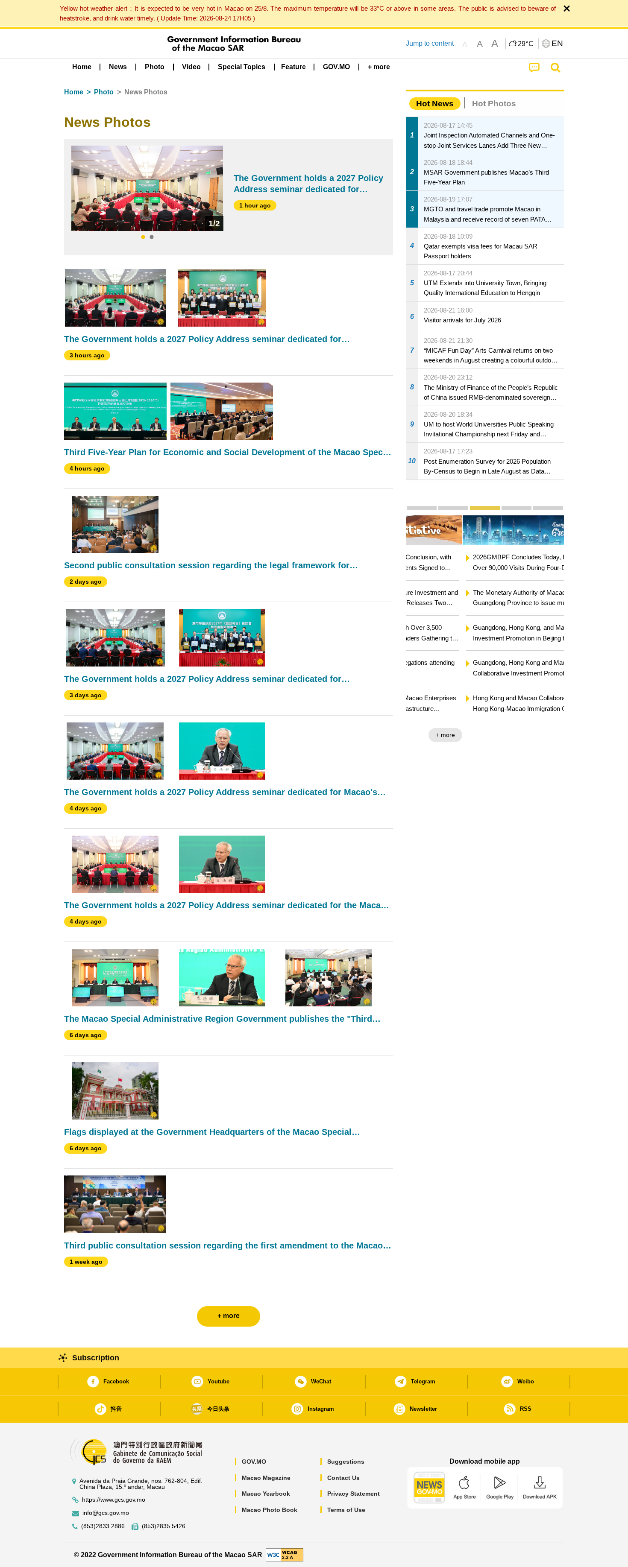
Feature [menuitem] (293, 66)
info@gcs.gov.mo (105, 1513)
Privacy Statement (353, 1493)
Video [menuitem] (191, 66)
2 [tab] (151, 237)
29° (526, 44)
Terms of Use (346, 1509)
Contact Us (343, 1477)
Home (73, 92)
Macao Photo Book (269, 1509)
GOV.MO (254, 1461)
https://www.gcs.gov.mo (113, 1500)
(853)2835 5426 (163, 1526)
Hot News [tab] (435, 103)
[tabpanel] (147, 188)
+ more (547, 734)
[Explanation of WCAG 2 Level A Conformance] (284, 1554)
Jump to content (430, 43)
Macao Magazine (266, 1477)
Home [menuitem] (81, 66)
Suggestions (345, 1461)
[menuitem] (118, 67)
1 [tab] (143, 237)
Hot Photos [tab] (494, 103)
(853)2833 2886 (103, 1526)
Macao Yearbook (266, 1493)
